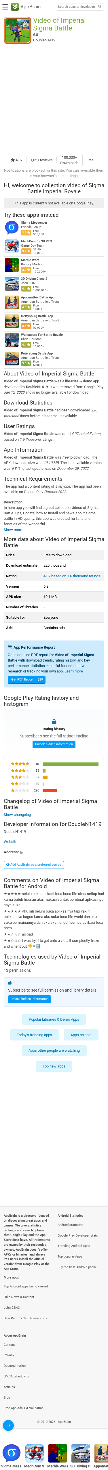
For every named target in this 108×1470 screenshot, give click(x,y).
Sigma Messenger (34, 223)
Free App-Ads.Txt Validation (23, 1408)
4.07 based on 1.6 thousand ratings (71, 576)
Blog (7, 1398)
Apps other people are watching (54, 1050)
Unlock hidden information (54, 744)
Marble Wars (30, 260)
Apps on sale (81, 1035)
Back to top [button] (96, 1428)
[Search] (99, 7)
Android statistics (70, 1225)
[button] (54, 852)
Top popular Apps (70, 1256)
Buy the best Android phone (77, 1267)
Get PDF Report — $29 (27, 679)
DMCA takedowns (16, 1376)
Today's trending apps (34, 1035)
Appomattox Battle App (37, 297)
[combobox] (76, 6)
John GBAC (12, 1308)
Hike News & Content (19, 1297)
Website (10, 842)
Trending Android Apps (74, 1246)
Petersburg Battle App (37, 353)
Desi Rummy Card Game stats (25, 1318)
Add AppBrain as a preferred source (35, 865)
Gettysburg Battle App (37, 316)
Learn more (74, 671)
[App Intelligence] (8, 1425)
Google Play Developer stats (78, 1235)
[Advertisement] (54, 99)
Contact (9, 1345)
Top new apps (54, 1066)
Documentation (15, 1366)
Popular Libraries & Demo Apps (54, 1019)
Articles (9, 1387)
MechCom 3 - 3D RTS (36, 241)
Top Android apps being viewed (26, 1286)
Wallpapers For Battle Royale (42, 335)
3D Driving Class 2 (34, 279)
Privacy (9, 1355)
